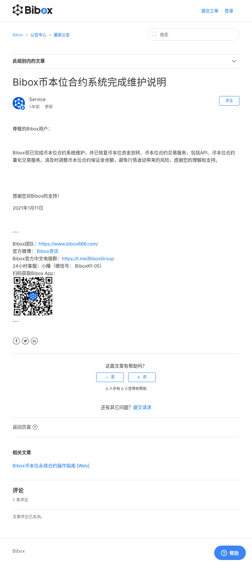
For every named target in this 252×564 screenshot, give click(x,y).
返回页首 (22, 427)
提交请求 (142, 407)
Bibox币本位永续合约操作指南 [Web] (51, 466)
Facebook (16, 341)
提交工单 (210, 10)
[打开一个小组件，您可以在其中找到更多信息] (230, 553)
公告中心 (38, 34)
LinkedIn (34, 341)
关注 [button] (229, 100)
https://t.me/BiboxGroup (88, 258)
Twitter (25, 341)
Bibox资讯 (47, 251)
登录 (229, 10)
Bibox (18, 34)
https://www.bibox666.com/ (68, 244)
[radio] (110, 377)
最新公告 (62, 34)
